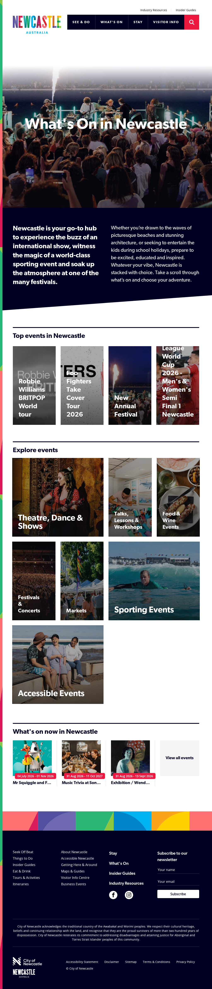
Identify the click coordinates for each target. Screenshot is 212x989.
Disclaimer (111, 962)
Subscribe (178, 894)
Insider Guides (186, 10)
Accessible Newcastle (77, 858)
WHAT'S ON (112, 22)
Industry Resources (153, 10)
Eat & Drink (21, 871)
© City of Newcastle (79, 968)
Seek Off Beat (23, 852)
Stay (113, 854)
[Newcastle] (24, 973)
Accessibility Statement (82, 962)
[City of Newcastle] (27, 961)
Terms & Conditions (156, 962)
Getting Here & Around (79, 865)
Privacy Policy (185, 962)
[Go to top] (203, 981)
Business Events (73, 884)
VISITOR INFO (166, 22)
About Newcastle (74, 852)
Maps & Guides (73, 871)
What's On (119, 864)
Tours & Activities (26, 877)
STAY (138, 22)
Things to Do (23, 858)
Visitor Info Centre (75, 877)
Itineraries (21, 884)
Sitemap (131, 962)
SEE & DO (81, 22)
